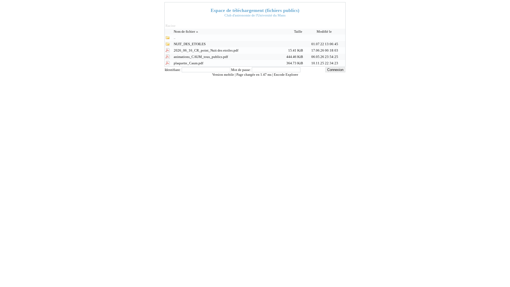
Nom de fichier (184, 31)
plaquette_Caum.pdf (188, 63)
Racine (170, 26)
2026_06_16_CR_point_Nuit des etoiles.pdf (206, 50)
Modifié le (325, 31)
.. (174, 38)
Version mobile (223, 75)
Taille (298, 31)
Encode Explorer (286, 75)
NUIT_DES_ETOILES (190, 44)
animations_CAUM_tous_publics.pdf (201, 57)
